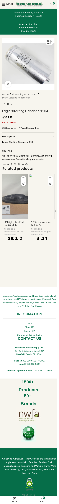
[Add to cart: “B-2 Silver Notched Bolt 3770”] (50, 183)
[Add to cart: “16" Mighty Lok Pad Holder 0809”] (23, 183)
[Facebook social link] (11, 164)
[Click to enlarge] (8, 84)
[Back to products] (8, 104)
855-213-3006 (28, 30)
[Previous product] (4, 104)
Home (5, 94)
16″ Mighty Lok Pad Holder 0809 (14, 224)
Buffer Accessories (13, 233)
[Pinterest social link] (19, 164)
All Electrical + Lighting (27, 155)
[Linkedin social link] (23, 164)
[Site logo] (29, 4)
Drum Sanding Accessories (16, 97)
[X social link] (15, 164)
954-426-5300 (27, 27)
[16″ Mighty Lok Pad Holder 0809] (15, 196)
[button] (56, 211)
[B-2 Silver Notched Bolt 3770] (42, 196)
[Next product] (11, 104)
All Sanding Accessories (24, 94)
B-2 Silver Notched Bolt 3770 (41, 224)
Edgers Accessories (41, 233)
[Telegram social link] (26, 164)
